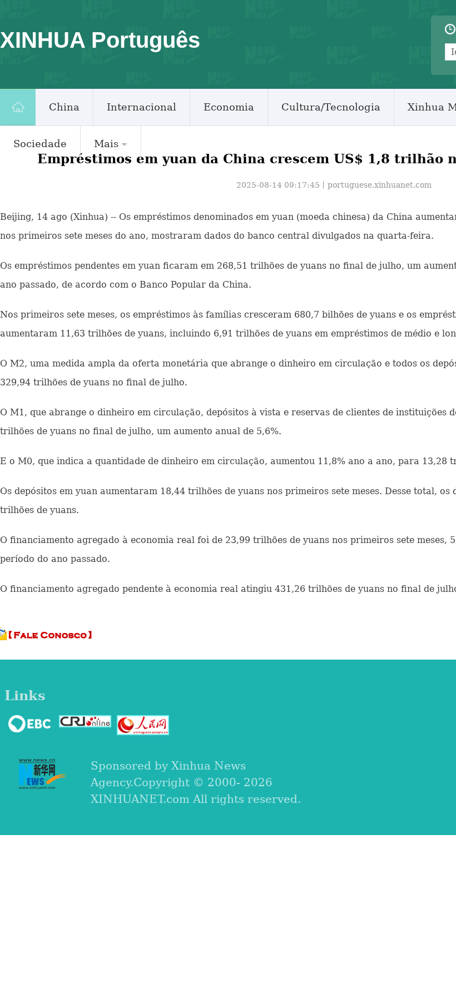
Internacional (141, 107)
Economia (229, 107)
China (64, 107)
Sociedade (40, 143)
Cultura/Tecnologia (330, 107)
